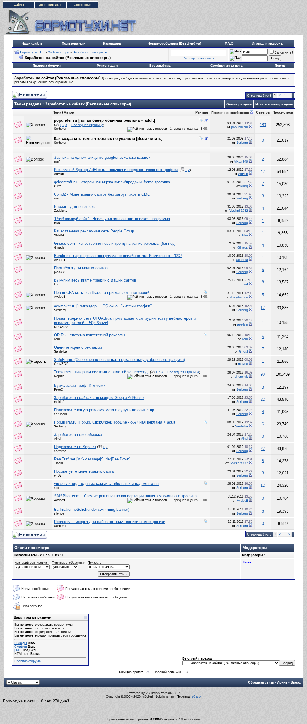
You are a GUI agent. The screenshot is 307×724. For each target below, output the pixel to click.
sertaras (60, 451)
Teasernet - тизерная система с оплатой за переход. (101, 372)
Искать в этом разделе (274, 104)
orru (57, 339)
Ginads (59, 247)
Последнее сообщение (230, 112)
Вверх (296, 682)
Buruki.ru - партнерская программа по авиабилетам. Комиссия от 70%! (118, 255)
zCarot (196, 696)
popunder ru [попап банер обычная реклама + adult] (104, 120)
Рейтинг (202, 112)
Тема (57, 112)
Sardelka (60, 351)
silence (59, 513)
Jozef (244, 284)
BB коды (20, 643)
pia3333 (59, 272)
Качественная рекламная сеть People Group (94, 231)
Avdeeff (59, 260)
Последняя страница (87, 125)
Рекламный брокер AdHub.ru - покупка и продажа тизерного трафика (116, 169)
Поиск (280, 65)
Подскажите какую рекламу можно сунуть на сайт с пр (104, 410)
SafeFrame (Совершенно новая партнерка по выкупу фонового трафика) (119, 359)
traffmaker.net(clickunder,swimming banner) (91, 509)
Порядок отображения (68, 562)
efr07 (57, 475)
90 (263, 374)
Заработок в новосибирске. (78, 434)
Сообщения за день (226, 65)
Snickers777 (239, 463)
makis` (59, 401)
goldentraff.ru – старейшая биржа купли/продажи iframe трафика (112, 182)
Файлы (19, 5)
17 (263, 308)
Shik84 (59, 235)
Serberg (60, 128)
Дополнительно (50, 5)
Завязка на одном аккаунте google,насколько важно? (102, 157)
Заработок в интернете (90, 52)
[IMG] (18, 650)
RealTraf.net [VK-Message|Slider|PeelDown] (92, 459)
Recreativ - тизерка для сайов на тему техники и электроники (109, 521)
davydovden (239, 297)
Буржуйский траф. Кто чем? (79, 385)
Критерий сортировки (31, 562)
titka (57, 223)
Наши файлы (32, 43)
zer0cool (60, 414)
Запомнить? (284, 52)
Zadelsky (60, 210)
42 (263, 171)
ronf (57, 161)
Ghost (243, 351)
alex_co (59, 198)
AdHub (59, 174)
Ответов (263, 112)
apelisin (242, 324)
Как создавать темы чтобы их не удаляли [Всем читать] (108, 138)
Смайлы (20, 646)
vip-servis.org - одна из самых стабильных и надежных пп (106, 483)
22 (263, 399)
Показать (95, 562)
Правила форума (47, 65)
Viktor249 (241, 161)
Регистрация (107, 65)
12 (263, 485)
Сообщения (82, 5)
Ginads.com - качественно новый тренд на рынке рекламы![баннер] (115, 243)
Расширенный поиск (198, 58)
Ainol (57, 438)
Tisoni (58, 463)
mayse (243, 363)
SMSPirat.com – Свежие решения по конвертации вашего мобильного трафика (125, 496)
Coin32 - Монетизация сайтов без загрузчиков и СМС (102, 194)
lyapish (59, 376)
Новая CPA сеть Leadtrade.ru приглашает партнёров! (101, 292)
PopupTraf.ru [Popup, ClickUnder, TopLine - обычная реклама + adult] (115, 422)
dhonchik (241, 376)
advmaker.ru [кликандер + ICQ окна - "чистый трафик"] (103, 306)
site (56, 487)
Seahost (242, 260)
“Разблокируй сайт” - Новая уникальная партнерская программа (112, 219)
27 (263, 448)
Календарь (112, 43)
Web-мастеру (58, 52)
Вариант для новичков (74, 206)
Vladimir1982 (238, 210)
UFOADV (61, 327)
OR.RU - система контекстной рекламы (89, 335)
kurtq (57, 186)
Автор (69, 112)
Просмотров (283, 112)
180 (263, 125)
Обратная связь (261, 682)
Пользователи (73, 43)
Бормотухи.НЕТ (32, 52)
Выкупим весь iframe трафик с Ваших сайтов (95, 280)
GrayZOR (61, 363)
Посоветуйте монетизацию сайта (84, 471)
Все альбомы (160, 65)
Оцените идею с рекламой (78, 347)
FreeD (58, 389)
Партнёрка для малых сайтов (81, 268)
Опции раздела (239, 104)
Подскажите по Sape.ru (75, 447)
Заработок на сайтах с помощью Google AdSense (99, 397)
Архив (282, 682)
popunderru (239, 127)
